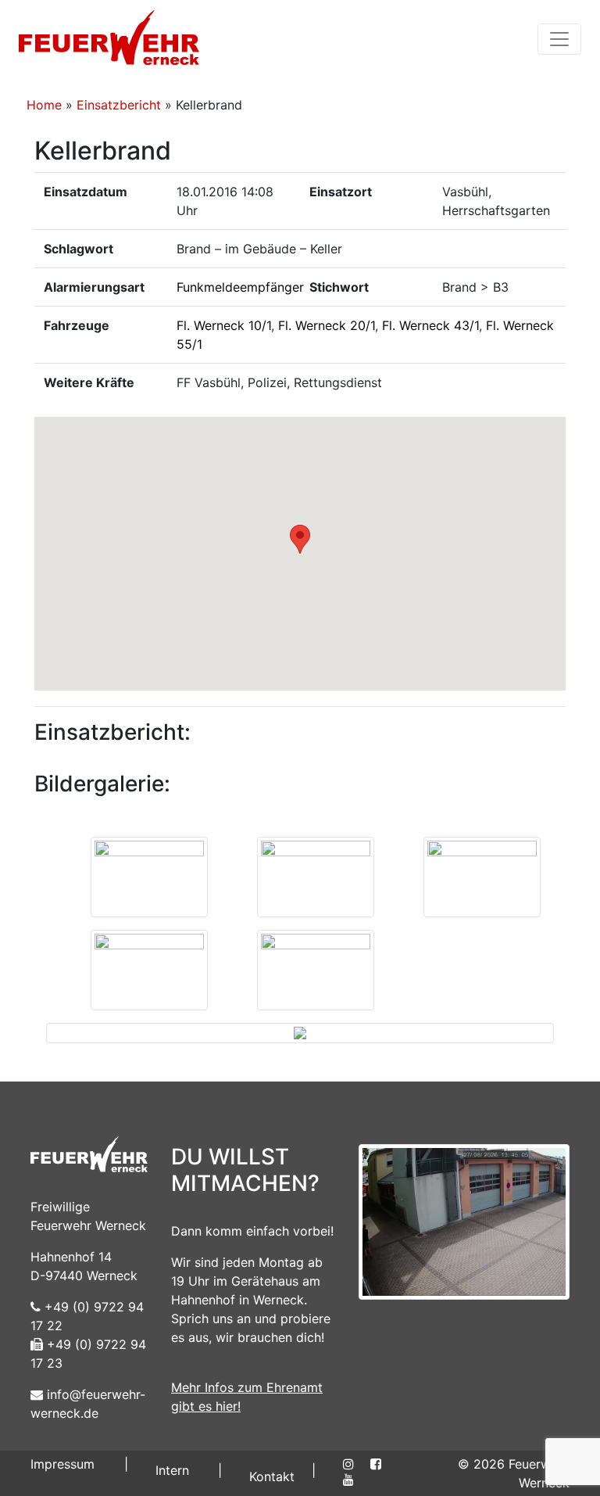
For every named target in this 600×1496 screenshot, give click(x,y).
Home (44, 105)
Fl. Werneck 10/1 (224, 325)
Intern (172, 1470)
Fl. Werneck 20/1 (326, 325)
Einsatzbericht (119, 105)
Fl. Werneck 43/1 (430, 325)
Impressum (62, 1464)
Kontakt (272, 1476)
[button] (300, 539)
